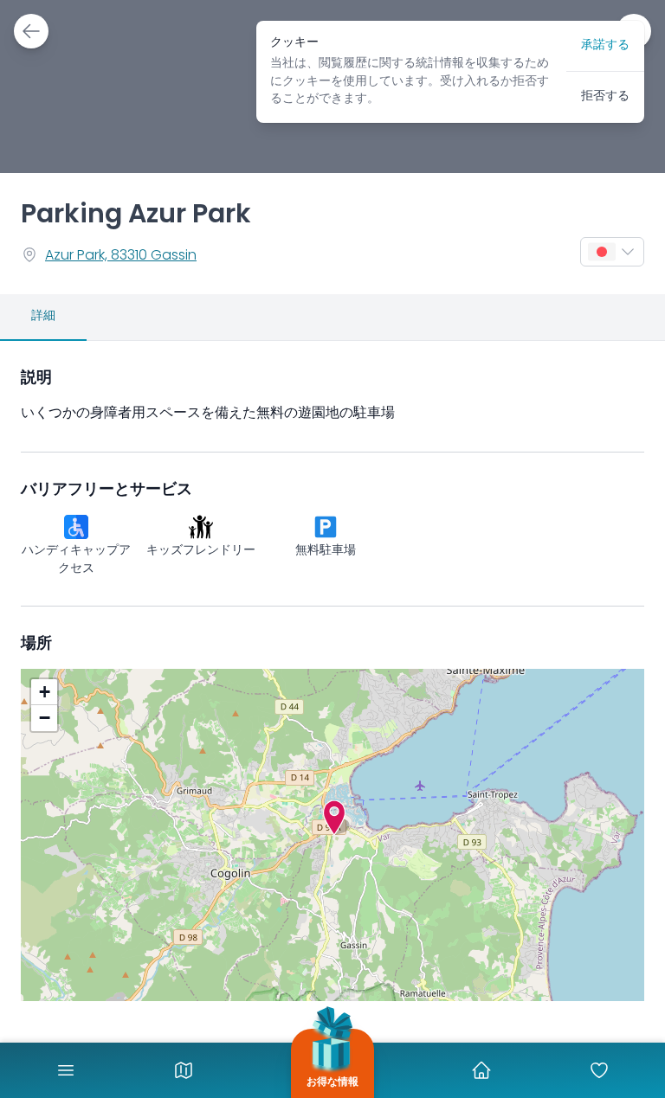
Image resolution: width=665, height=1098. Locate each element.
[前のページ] (31, 31)
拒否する (605, 96)
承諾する (605, 45)
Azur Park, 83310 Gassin (121, 256)
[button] (334, 817)
